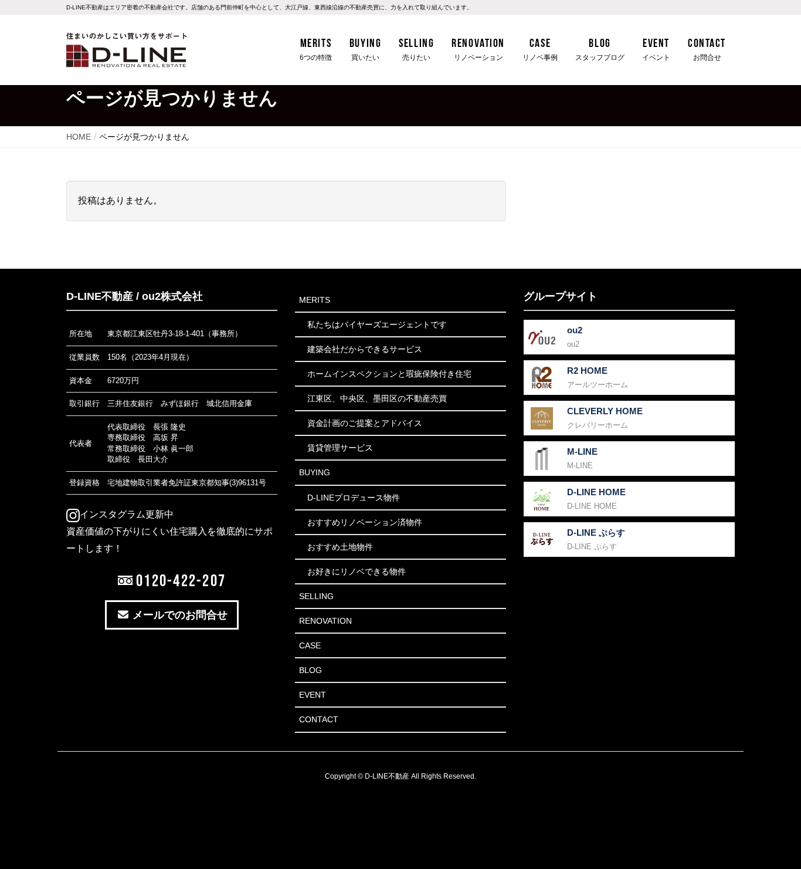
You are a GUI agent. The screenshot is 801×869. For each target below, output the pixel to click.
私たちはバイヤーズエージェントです (377, 324)
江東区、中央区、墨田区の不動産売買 (377, 398)
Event (312, 694)
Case (310, 645)
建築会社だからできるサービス (364, 349)
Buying (314, 472)
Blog (310, 670)
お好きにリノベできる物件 (356, 571)
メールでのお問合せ (179, 615)
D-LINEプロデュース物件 (353, 497)
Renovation (325, 620)
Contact (318, 719)
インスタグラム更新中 (127, 514)
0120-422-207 (179, 580)
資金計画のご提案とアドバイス (364, 423)
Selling (316, 596)
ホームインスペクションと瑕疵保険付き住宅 (389, 373)
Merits (314, 300)
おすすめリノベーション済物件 (364, 522)
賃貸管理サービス (340, 447)
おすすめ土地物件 (340, 547)
